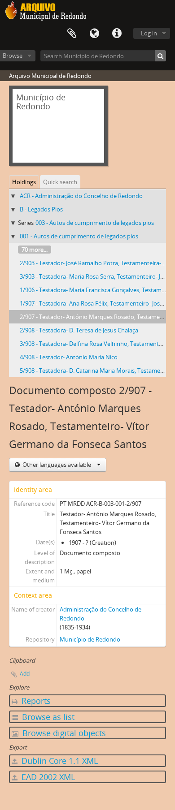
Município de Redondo (90, 639)
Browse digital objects (63, 733)
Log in (149, 33)
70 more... (35, 250)
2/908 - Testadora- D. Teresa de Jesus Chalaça (79, 330)
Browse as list (47, 716)
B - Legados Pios (41, 209)
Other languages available (56, 465)
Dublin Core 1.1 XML (58, 760)
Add (25, 673)
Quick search (60, 182)
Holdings (24, 182)
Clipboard (72, 33)
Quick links (116, 33)
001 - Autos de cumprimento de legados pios (79, 236)
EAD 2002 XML (47, 776)
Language (94, 33)
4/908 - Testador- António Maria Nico (69, 357)
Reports (35, 700)
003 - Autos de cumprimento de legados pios (94, 223)
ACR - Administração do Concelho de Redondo (81, 196)
